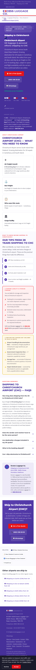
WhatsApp (9, 636)
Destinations (19, 641)
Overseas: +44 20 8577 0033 (15, 628)
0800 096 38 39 (10, 7)
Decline (6, 667)
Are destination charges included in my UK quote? (18, 441)
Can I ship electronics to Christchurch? (18, 454)
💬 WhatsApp (11, 86)
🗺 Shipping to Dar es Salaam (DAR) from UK (16, 585)
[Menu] (5, 19)
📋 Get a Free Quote (14, 73)
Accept (16, 667)
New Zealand (24, 18)
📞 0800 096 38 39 (13, 80)
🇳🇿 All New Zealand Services (19, 550)
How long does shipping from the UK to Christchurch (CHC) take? (18, 397)
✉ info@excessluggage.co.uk (15, 632)
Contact (22, 639)
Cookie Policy (26, 662)
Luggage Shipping (12, 18)
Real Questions (10, 641)
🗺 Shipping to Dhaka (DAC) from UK (17, 596)
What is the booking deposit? (18, 448)
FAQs (27, 639)
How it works (16, 639)
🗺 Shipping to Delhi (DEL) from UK (16, 591)
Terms (13, 646)
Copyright (19, 646)
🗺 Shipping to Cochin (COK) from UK (17, 578)
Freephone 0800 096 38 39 (15, 624)
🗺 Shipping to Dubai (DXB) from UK (16, 601)
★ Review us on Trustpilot (13, 91)
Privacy (25, 644)
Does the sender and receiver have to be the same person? (18, 434)
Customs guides (17, 644)
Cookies (8, 646)
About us (8, 639)
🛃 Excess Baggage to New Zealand (14, 558)
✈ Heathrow (7, 563)
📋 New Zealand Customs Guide (13, 554)
